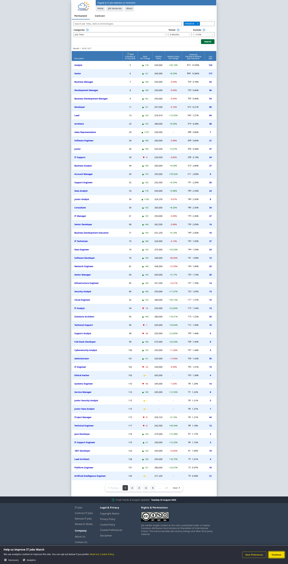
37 (210, 148)
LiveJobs (210, 57)
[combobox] (128, 23)
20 (210, 182)
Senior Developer (83, 224)
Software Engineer (83, 140)
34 (210, 157)
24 (210, 190)
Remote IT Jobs (83, 518)
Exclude (197, 29)
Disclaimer (106, 535)
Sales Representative (85, 132)
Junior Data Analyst (84, 408)
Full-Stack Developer (85, 341)
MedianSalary (158, 57)
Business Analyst (83, 165)
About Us (80, 536)
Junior (77, 148)
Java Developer (82, 434)
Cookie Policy (107, 524)
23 (210, 266)
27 (210, 165)
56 (210, 90)
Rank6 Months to (130, 56)
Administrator (81, 358)
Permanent (80, 15)
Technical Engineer (84, 425)
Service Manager (83, 392)
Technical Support (83, 325)
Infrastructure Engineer (86, 283)
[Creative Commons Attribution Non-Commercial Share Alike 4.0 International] (177, 515)
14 (210, 224)
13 (210, 291)
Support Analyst (82, 333)
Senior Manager (82, 274)
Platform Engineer (83, 467)
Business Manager (83, 81)
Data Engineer (81, 249)
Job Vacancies (115, 8)
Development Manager (86, 90)
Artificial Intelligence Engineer (90, 475)
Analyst (78, 65)
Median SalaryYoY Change (173, 57)
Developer (79, 107)
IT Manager (80, 216)
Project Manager (83, 417)
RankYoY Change (145, 57)
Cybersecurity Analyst (85, 350)
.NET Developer (82, 450)
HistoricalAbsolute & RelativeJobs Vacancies (193, 56)
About (129, 8)
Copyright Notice (109, 513)
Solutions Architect (84, 316)
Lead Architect (81, 459)
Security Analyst (82, 291)
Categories (79, 29)
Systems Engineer (83, 383)
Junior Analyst (81, 199)
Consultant (80, 207)
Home (100, 8)
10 (210, 232)
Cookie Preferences (111, 530)
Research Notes (84, 524)
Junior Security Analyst (86, 400)
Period (172, 29)
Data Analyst (81, 190)
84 (210, 115)
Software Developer (84, 257)
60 (210, 107)
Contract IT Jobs (84, 513)
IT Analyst (79, 308)
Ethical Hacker (81, 375)
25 (210, 316)
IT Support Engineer (84, 442)
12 (210, 257)
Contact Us (81, 542)
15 (210, 299)
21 (210, 140)
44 (210, 417)
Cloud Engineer (82, 299)
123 (210, 65)
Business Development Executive (91, 232)
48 (210, 123)
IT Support (79, 157)
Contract (100, 15)
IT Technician (81, 241)
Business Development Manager (91, 98)
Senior (77, 73)
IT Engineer (80, 366)
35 (210, 358)
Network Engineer (83, 266)
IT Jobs (78, 507)
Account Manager (83, 174)
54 (210, 81)
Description (79, 58)
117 (210, 73)
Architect (79, 123)
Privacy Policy (107, 519)
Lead (76, 115)
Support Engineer (83, 182)
